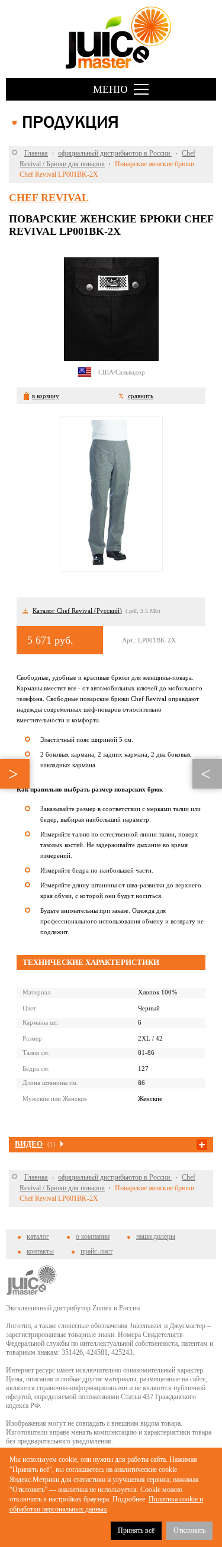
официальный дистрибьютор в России (115, 153)
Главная (36, 153)
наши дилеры (155, 1236)
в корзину (45, 395)
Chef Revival (49, 198)
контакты (40, 1251)
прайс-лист (96, 1251)
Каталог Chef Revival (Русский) (77, 610)
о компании (93, 1236)
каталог (38, 1236)
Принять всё (136, 1530)
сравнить (140, 395)
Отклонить (189, 1530)
